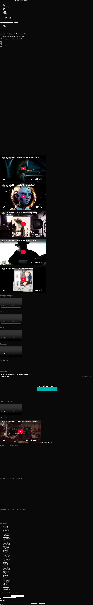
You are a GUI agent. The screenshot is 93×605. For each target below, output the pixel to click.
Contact (4, 13)
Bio (4, 8)
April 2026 (5, 529)
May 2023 (5, 564)
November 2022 (6, 569)
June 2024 (5, 550)
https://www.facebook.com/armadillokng (14, 36)
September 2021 (6, 581)
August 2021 (6, 583)
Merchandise (6, 7)
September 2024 (6, 547)
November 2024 (6, 545)
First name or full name (5, 595)
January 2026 (6, 533)
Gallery (4, 12)
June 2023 (5, 563)
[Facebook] (46, 42)
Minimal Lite (34, 603)
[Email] (46, 46)
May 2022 (5, 576)
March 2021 (6, 587)
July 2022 (5, 573)
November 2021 (6, 580)
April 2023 (5, 566)
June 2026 (5, 526)
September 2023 (6, 559)
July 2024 (5, 548)
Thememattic (42, 603)
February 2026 (6, 531)
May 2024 (5, 551)
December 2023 (6, 555)
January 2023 (6, 567)
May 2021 (5, 585)
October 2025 (6, 537)
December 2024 (6, 543)
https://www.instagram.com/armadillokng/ (14, 38)
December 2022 (6, 568)
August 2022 (6, 572)
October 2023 (6, 558)
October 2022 (6, 571)
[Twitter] (46, 44)
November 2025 (6, 535)
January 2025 (6, 542)
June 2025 (5, 541)
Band (4, 9)
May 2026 (5, 527)
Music (4, 4)
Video (4, 5)
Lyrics (4, 11)
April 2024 (5, 552)
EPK (4, 15)
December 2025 (6, 534)
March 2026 (6, 530)
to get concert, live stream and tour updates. (14, 374)
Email (1, 597)
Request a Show (47, 389)
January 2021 (6, 588)
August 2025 (6, 539)
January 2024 (6, 554)
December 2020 (6, 589)
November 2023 (6, 556)
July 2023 (5, 562)
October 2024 (6, 546)
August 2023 (6, 560)
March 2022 (6, 579)
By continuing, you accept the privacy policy (11, 599)
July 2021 (5, 584)
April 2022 (5, 577)
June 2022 (5, 575)
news (4, 3)
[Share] (46, 49)
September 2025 (6, 538)
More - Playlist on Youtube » (47, 442)
